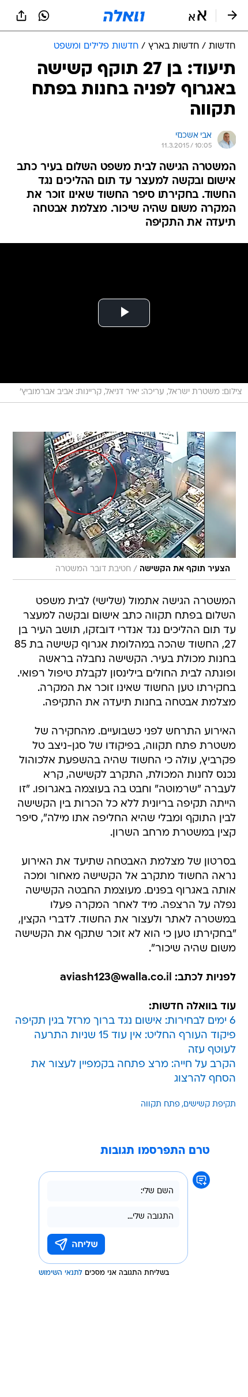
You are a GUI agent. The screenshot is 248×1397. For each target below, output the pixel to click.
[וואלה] (124, 15)
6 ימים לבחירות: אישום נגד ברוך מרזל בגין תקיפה (125, 1021)
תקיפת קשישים (209, 1104)
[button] (197, 15)
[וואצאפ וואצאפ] (44, 15)
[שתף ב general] (21, 15)
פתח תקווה (160, 1104)
